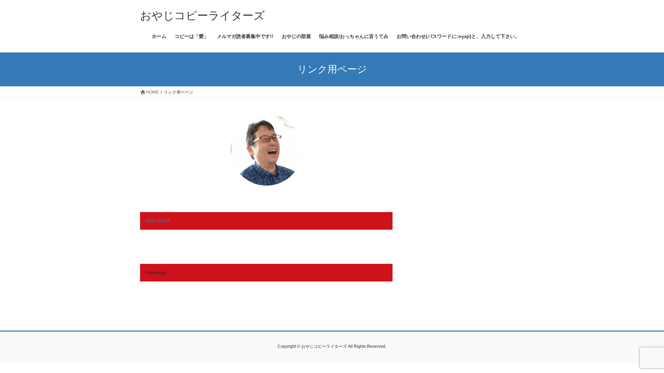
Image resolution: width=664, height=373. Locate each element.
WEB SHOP (157, 220)
